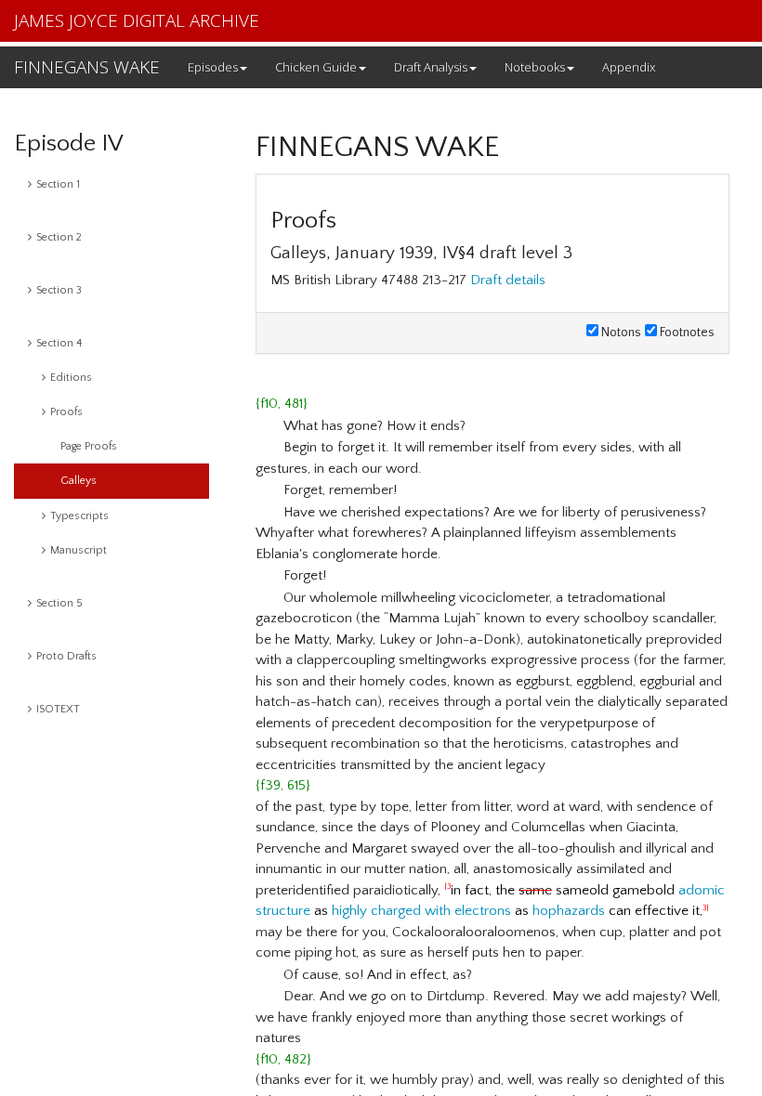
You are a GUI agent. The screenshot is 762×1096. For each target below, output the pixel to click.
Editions (71, 378)
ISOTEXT (58, 709)
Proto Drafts (66, 656)
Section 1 (58, 184)
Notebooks (535, 67)
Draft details (507, 280)
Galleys (78, 481)
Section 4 (59, 343)
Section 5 (59, 603)
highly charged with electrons (421, 911)
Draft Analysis (430, 67)
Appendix (628, 67)
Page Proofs (88, 446)
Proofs (66, 412)
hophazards (568, 911)
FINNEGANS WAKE (87, 67)
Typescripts (79, 516)
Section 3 (59, 290)
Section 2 (59, 237)
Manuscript (78, 550)
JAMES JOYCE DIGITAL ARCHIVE (136, 20)
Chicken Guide (316, 67)
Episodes (213, 67)
